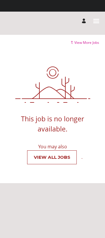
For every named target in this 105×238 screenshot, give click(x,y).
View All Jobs (52, 157)
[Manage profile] (85, 21)
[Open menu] (96, 21)
